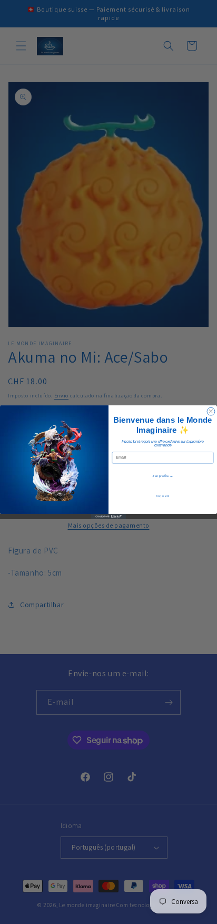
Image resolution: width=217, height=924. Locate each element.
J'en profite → (162, 475)
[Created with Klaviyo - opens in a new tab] (108, 516)
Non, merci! (162, 496)
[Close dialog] (211, 411)
